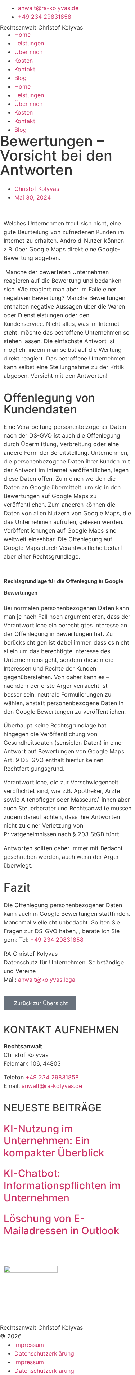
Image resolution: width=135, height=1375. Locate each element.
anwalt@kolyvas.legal (47, 979)
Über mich (28, 51)
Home (22, 34)
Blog (20, 77)
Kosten (23, 60)
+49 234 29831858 (57, 939)
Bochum (74, 1063)
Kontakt (24, 69)
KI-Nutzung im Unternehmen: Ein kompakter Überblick (54, 1141)
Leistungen (29, 43)
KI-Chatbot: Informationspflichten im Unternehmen (62, 1185)
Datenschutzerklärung (44, 1353)
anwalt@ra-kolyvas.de (52, 1085)
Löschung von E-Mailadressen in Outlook (62, 1224)
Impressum (29, 1344)
